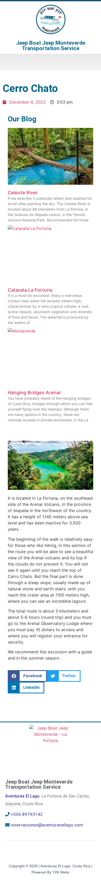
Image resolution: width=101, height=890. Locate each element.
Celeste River (23, 192)
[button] (50, 62)
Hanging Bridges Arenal (34, 392)
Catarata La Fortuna (30, 290)
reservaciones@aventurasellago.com (47, 824)
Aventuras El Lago (22, 796)
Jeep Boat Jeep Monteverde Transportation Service (50, 45)
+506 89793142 (27, 814)
